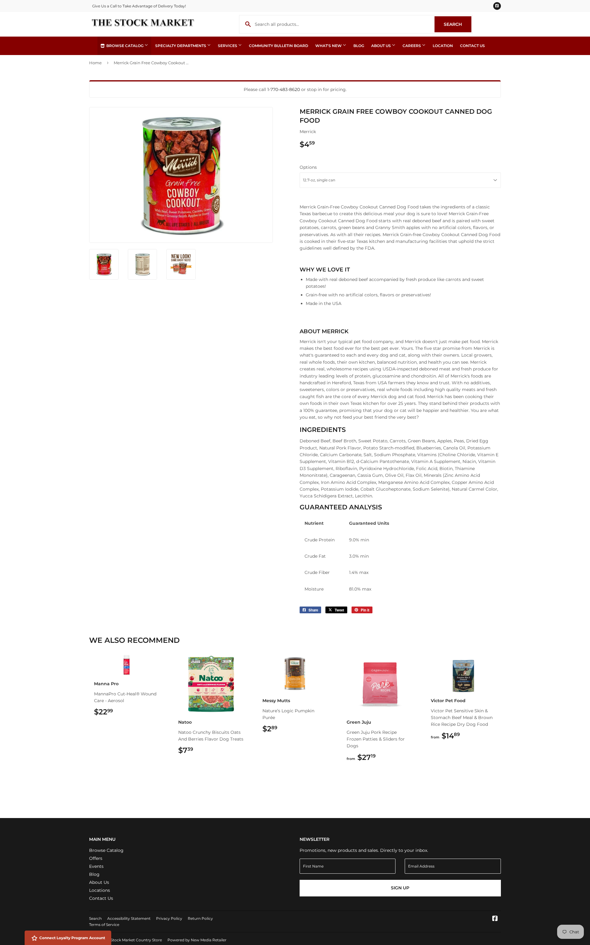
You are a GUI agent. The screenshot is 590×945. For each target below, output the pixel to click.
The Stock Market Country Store (132, 940)
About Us (381, 45)
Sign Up (400, 888)
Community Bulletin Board (278, 45)
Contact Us (472, 45)
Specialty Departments (181, 45)
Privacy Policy (169, 918)
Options (308, 167)
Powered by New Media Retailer (196, 940)
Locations (99, 890)
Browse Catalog (124, 45)
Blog (358, 45)
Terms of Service (104, 924)
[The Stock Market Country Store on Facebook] (495, 919)
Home (95, 62)
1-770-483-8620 (283, 89)
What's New (329, 45)
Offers (95, 858)
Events (96, 866)
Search (457, 24)
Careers (412, 45)
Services (228, 45)
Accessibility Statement (129, 918)
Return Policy (200, 918)
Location (443, 45)
